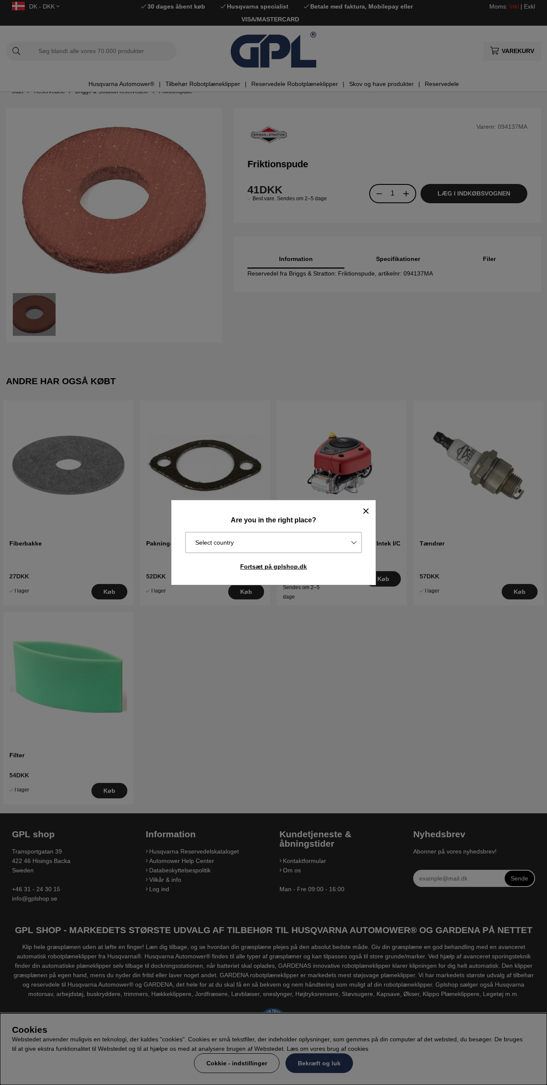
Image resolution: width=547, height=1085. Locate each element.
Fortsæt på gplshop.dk (273, 566)
